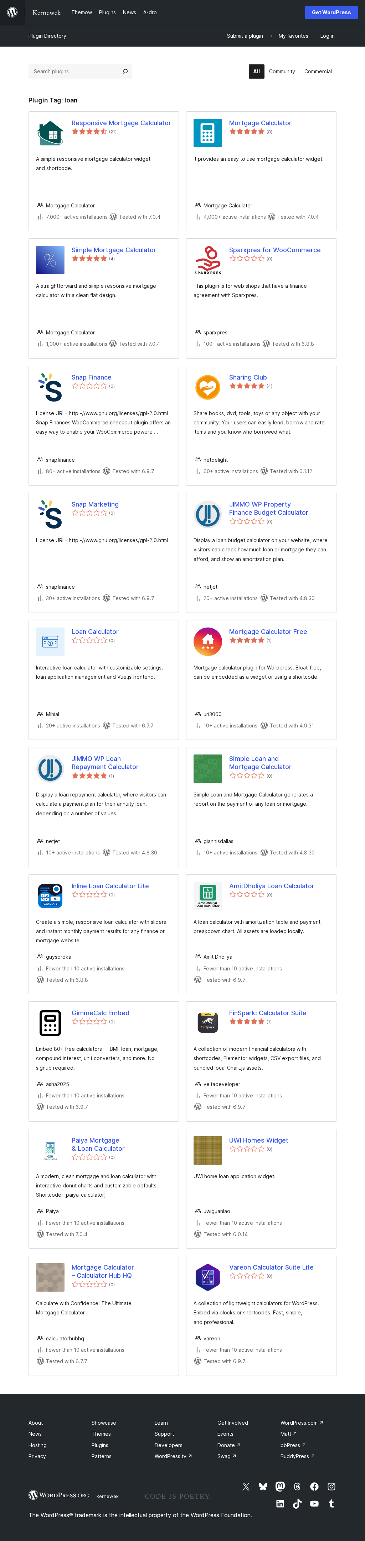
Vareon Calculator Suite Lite (271, 1267)
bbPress (293, 1445)
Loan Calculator (95, 631)
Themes (101, 1434)
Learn (161, 1423)
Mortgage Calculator (260, 123)
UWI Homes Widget (258, 1140)
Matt (289, 1434)
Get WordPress (331, 12)
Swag (227, 1456)
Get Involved (232, 1423)
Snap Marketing (95, 504)
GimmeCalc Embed (100, 1013)
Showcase (104, 1423)
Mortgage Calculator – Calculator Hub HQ (103, 1271)
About (36, 1423)
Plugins (100, 1445)
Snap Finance (92, 377)
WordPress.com (302, 1423)
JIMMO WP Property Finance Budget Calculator (268, 508)
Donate (229, 1445)
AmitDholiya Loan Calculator (271, 886)
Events (225, 1434)
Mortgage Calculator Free (268, 631)
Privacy (37, 1456)
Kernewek (108, 1496)
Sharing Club (248, 377)
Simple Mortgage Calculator (114, 250)
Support (164, 1434)
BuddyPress (298, 1456)
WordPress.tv (173, 1456)
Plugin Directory (47, 36)
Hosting (38, 1445)
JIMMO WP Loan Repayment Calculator (105, 762)
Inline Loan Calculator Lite (110, 886)
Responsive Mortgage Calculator (121, 123)
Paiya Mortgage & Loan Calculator (98, 1144)
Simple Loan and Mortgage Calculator (260, 762)
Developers (168, 1445)
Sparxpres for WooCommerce (275, 250)
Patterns (102, 1456)
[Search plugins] (125, 71)
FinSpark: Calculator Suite (268, 1013)
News (35, 1434)
